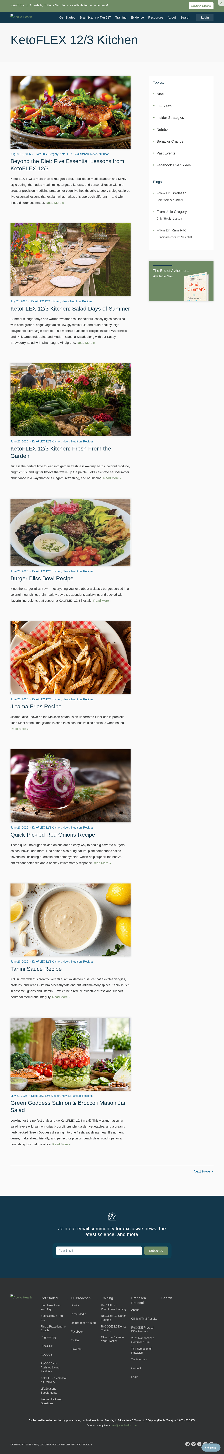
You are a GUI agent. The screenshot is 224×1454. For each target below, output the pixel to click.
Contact (136, 1368)
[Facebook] (187, 1444)
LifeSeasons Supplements (49, 1390)
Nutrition (163, 129)
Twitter (75, 1340)
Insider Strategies (170, 117)
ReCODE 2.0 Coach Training (113, 1317)
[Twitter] (193, 1444)
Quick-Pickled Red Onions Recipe (52, 835)
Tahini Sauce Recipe (36, 969)
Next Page (202, 1171)
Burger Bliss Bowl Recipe (42, 578)
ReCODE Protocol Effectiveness (142, 1329)
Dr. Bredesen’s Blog (83, 1322)
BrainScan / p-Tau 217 (95, 17)
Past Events (166, 153)
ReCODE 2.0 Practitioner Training (113, 1307)
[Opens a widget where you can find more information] (210, 1448)
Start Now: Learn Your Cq (51, 1307)
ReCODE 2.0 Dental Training (113, 1328)
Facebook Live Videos (174, 165)
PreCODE (47, 1345)
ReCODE (46, 1354)
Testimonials (139, 1359)
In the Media (78, 1314)
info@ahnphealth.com (124, 1425)
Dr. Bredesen (81, 1298)
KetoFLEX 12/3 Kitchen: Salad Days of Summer (70, 308)
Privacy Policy (82, 1444)
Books (75, 1305)
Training (121, 17)
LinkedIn (76, 1349)
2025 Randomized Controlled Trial (142, 1340)
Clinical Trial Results (144, 1318)
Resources (155, 17)
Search (185, 17)
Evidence (137, 17)
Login (205, 17)
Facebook (77, 1331)
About (172, 17)
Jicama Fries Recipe (36, 706)
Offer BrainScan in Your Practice (112, 1339)
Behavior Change (170, 141)
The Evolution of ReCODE (141, 1350)
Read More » (55, 203)
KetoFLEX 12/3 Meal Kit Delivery (53, 1380)
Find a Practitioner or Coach (53, 1328)
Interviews (164, 106)
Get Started (67, 17)
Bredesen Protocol (138, 1300)
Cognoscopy (48, 1337)
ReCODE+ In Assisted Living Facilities (50, 1367)
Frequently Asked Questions (51, 1401)
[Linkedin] (199, 1444)
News (161, 94)
